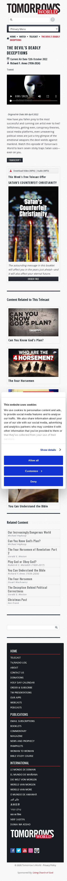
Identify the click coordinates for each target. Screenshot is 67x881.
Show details (48, 449)
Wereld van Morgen (22, 784)
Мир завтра (17, 819)
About (14, 667)
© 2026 (18, 865)
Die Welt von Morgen (23, 779)
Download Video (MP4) (24, 170)
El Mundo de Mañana (24, 774)
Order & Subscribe (21, 687)
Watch (22, 36)
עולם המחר (15, 809)
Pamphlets (16, 746)
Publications (19, 715)
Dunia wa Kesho (20, 824)
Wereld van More (21, 789)
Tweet (10, 69)
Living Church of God (43, 872)
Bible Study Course (21, 756)
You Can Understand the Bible (28, 506)
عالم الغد (14, 799)
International (19, 763)
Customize (31, 470)
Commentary (18, 731)
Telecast (33, 36)
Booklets (15, 726)
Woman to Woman (22, 751)
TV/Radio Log (18, 662)
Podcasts (16, 707)
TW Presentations (21, 692)
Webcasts (16, 702)
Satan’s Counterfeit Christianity (32, 183)
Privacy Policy (49, 865)
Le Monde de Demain (23, 769)
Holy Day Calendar (22, 682)
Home (13, 36)
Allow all (33, 460)
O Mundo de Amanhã (23, 794)
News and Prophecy (22, 741)
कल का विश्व (15, 814)
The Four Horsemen (21, 381)
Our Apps (15, 697)
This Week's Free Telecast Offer (27, 177)
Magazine (16, 736)
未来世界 (15, 804)
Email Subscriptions (22, 721)
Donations (17, 677)
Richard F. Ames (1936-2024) (25, 63)
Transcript (15, 160)
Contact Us (17, 672)
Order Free (33, 279)
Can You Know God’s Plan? (26, 340)
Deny (33, 481)
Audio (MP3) (43, 170)
